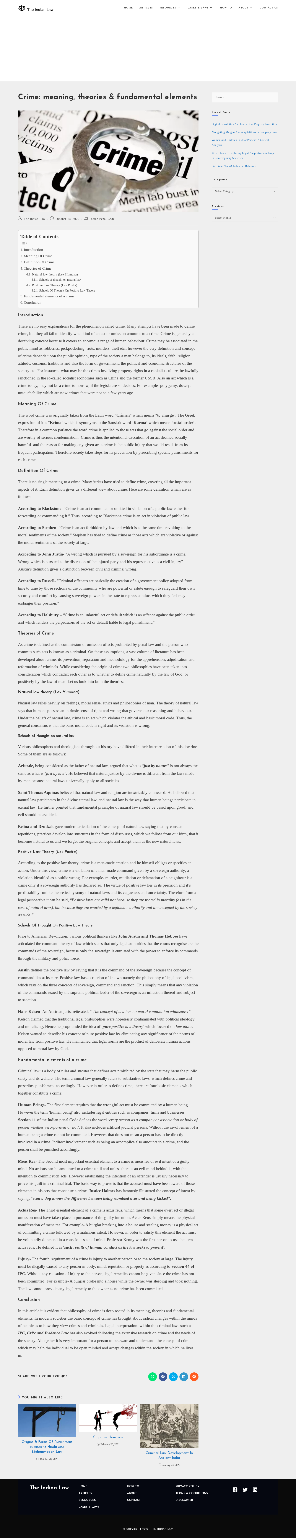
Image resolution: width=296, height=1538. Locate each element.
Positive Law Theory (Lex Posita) (54, 285)
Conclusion (32, 302)
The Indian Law (34, 219)
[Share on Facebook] (163, 1376)
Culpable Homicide (108, 1437)
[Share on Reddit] (194, 1376)
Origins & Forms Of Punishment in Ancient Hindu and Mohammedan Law (47, 1447)
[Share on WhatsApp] (152, 1376)
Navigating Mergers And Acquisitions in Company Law (244, 132)
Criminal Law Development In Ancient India (169, 1455)
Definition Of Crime (39, 262)
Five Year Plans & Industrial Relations (234, 166)
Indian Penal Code (102, 219)
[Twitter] (245, 1490)
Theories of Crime (38, 268)
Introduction (33, 250)
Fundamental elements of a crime (49, 296)
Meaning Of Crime (38, 256)
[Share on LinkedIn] (183, 1376)
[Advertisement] (148, 48)
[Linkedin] (255, 1490)
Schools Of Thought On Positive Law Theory (67, 290)
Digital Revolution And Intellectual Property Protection (244, 124)
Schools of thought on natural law (60, 279)
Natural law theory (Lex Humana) (55, 274)
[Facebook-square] (235, 1490)
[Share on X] (173, 1376)
